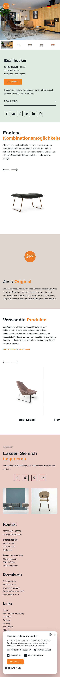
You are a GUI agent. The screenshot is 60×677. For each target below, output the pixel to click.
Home (5, 610)
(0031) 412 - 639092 (12, 531)
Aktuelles (7, 630)
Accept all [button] (15, 661)
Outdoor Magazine (11, 588)
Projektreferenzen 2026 (13, 591)
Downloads (10, 101)
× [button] (54, 635)
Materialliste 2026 (11, 594)
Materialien (8, 627)
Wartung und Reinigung (13, 613)
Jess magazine (9, 581)
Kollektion (7, 617)
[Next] (56, 20)
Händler (6, 623)
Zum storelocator (14, 349)
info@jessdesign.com (12, 534)
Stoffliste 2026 (9, 584)
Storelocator (13, 82)
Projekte (6, 620)
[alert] (30, 652)
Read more (40, 645)
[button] (14, 668)
